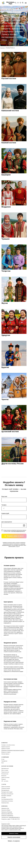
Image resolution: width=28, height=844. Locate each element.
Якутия (4, 303)
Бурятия (5, 367)
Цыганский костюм (10, 431)
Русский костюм (8, 78)
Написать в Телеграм (6, 812)
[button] (15, 3)
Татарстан (5, 271)
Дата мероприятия (6, 522)
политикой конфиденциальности (18, 531)
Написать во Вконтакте (7, 813)
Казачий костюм (8, 143)
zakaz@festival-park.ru (14, 817)
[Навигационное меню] (26, 2)
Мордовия (6, 207)
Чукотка (4, 399)
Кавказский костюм (10, 111)
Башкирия (6, 175)
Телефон (3, 505)
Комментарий (5, 513)
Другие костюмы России (12, 464)
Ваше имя (4, 496)
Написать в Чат (5, 808)
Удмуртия (5, 335)
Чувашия (5, 239)
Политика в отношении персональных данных (12, 750)
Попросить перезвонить (7, 815)
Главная (2, 48)
